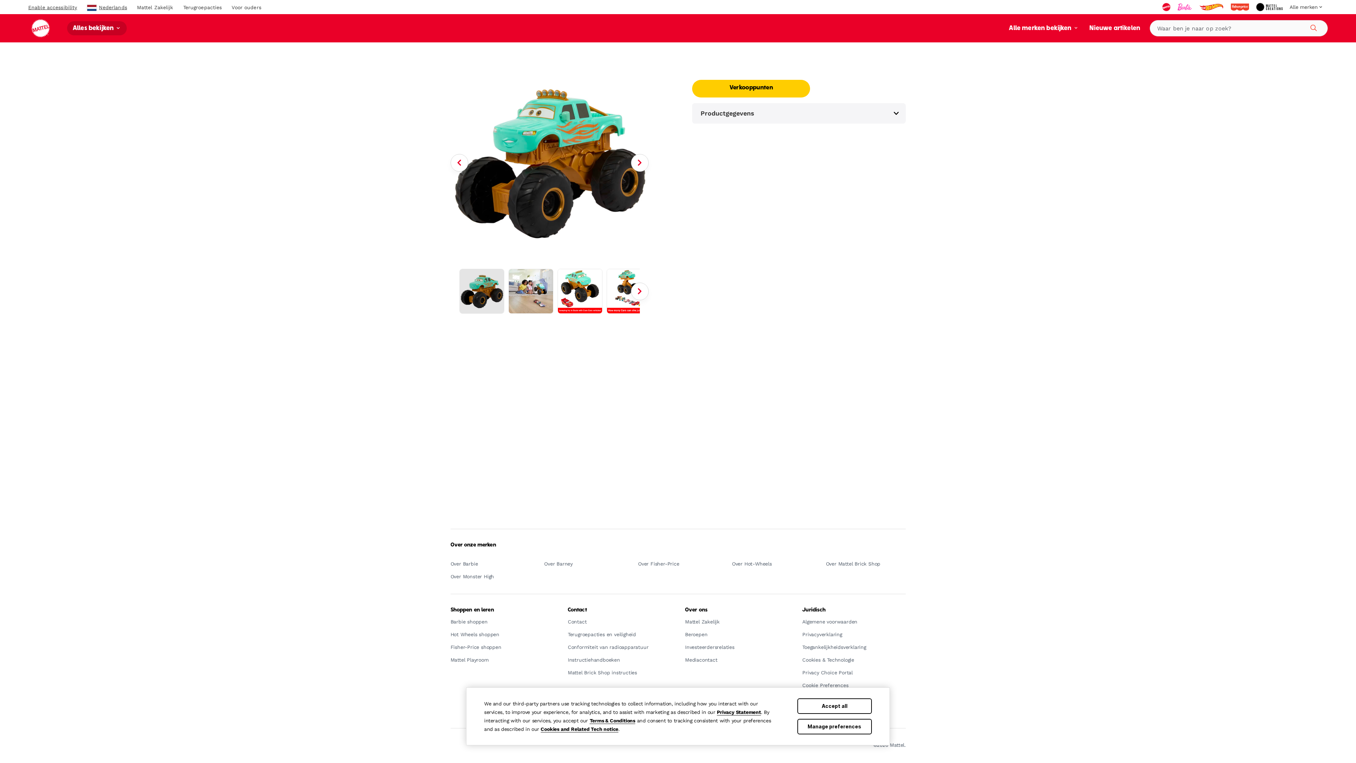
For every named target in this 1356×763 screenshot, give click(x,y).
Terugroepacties (202, 7)
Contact (577, 610)
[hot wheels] (1212, 7)
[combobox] (1239, 28)
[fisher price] (1240, 7)
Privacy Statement (739, 712)
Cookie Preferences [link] (825, 685)
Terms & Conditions (612, 720)
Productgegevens (727, 113)
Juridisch (814, 610)
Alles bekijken (94, 28)
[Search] (1312, 27)
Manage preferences (834, 726)
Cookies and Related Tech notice (579, 729)
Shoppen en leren (472, 610)
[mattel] (1167, 7)
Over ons (696, 610)
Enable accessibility (52, 7)
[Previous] (459, 163)
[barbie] (1185, 7)
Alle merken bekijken (1041, 28)
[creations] (1270, 7)
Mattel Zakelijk (155, 7)
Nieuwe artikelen (1114, 28)
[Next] (640, 163)
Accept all (835, 706)
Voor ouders (246, 7)
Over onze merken (473, 545)
